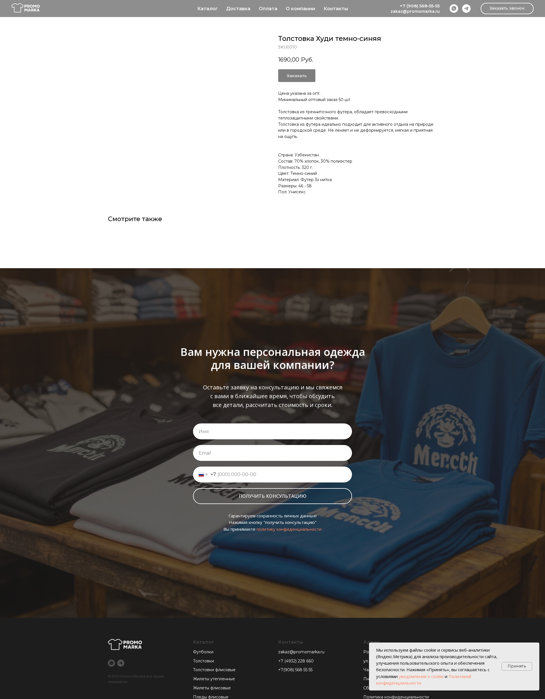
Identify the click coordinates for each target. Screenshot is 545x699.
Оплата (268, 8)
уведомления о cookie (421, 676)
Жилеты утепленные (214, 678)
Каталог (207, 8)
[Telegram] (466, 8)
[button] (507, 8)
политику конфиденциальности (289, 529)
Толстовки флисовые (214, 669)
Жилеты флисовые (212, 687)
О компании (300, 8)
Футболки (203, 651)
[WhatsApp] (454, 8)
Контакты (336, 8)
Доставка (238, 8)
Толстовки (203, 661)
